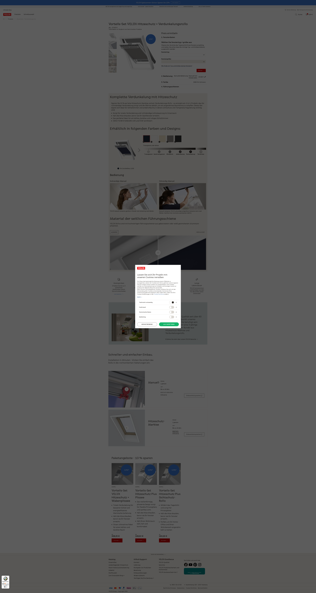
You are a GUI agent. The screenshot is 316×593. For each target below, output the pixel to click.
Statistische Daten (145, 312)
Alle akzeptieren (168, 324)
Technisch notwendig (145, 302)
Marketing (142, 317)
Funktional (142, 307)
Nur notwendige (147, 324)
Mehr (139, 297)
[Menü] (8, 577)
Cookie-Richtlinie (159, 294)
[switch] (5, 587)
